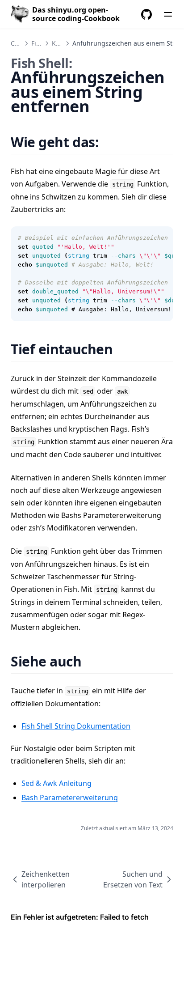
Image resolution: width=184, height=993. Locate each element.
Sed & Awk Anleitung (56, 783)
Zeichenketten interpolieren (45, 879)
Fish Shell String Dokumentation (75, 726)
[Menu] (168, 14)
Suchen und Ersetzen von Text (133, 879)
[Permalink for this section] (110, 142)
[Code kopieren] (161, 238)
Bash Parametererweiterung (69, 797)
